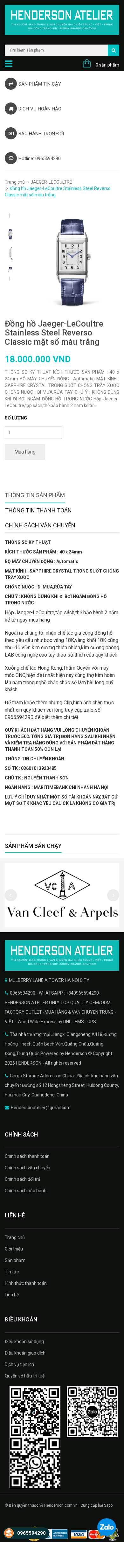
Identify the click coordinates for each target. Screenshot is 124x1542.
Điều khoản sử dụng (24, 1341)
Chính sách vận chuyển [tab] (40, 525)
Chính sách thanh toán (27, 1156)
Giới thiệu (14, 1248)
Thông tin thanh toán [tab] (38, 510)
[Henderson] (62, 955)
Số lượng (16, 417)
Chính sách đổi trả (22, 1179)
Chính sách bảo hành (25, 1190)
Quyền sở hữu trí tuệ (25, 1375)
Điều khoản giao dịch (25, 1352)
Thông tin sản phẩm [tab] (35, 495)
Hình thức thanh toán (26, 1283)
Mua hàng (25, 452)
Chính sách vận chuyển (27, 1167)
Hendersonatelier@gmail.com (41, 1107)
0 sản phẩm (107, 64)
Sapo (108, 1505)
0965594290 (31, 1533)
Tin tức (12, 1271)
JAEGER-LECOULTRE (51, 182)
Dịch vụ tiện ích (19, 1364)
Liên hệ (12, 1294)
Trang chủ (15, 182)
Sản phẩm (15, 1260)
